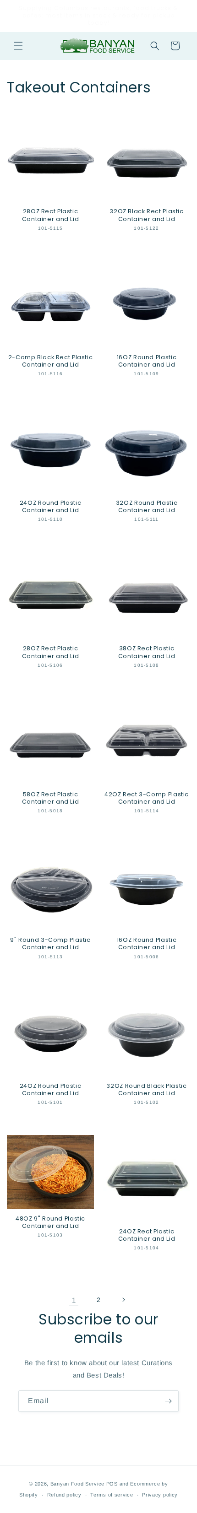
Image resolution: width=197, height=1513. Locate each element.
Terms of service (111, 1494)
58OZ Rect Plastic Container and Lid (50, 798)
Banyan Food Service (77, 1483)
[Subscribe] (168, 1401)
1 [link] (74, 1300)
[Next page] (123, 1300)
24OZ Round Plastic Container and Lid (50, 506)
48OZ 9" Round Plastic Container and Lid (50, 1222)
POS (112, 1483)
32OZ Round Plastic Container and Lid (146, 506)
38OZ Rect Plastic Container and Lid (146, 652)
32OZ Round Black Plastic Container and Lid (146, 1089)
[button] (18, 46)
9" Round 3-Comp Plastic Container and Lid (50, 943)
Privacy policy (160, 1494)
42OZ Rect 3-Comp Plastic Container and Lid (146, 798)
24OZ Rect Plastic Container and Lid (146, 1235)
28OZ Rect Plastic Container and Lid (50, 215)
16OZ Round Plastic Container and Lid (146, 361)
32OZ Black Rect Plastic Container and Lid (146, 215)
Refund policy (64, 1494)
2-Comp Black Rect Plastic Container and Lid (50, 361)
